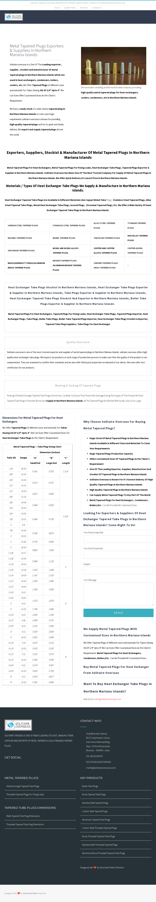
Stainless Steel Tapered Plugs (95, 802)
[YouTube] (40, 766)
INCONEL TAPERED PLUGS (20, 238)
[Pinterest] (44, 766)
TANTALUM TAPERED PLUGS (107, 238)
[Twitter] (36, 766)
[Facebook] (24, 766)
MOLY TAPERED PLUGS (105, 267)
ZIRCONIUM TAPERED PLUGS (21, 250)
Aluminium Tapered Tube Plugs (96, 819)
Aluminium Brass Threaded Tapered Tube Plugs (103, 853)
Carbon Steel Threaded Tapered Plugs (99, 827)
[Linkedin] (52, 766)
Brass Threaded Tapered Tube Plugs (98, 836)
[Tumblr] (48, 766)
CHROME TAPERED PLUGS (106, 263)
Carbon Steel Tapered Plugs (94, 811)
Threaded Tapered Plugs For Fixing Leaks (25, 794)
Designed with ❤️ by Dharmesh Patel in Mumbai (102, 867)
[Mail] (32, 766)
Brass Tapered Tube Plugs (94, 794)
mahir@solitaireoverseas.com (107, 699)
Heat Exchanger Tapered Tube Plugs (22, 786)
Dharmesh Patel (30, 893)
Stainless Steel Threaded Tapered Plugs (99, 844)
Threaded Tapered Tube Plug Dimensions (25, 824)
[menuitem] (57, 8)
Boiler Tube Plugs (90, 786)
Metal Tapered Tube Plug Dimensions (23, 816)
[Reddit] (56, 766)
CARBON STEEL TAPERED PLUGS (23, 225)
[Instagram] (28, 766)
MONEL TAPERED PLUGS (64, 238)
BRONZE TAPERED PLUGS (65, 260)
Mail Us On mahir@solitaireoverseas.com (108, 2)
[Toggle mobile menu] (150, 16)
